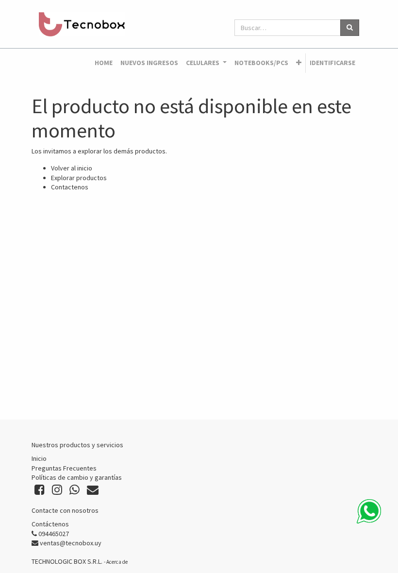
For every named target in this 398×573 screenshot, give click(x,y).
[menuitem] (103, 63)
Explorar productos (79, 177)
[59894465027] (369, 511)
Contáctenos (50, 524)
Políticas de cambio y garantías (77, 477)
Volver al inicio (71, 168)
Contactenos (69, 187)
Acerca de (117, 561)
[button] (298, 63)
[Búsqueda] (349, 27)
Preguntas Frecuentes (64, 468)
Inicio (39, 458)
